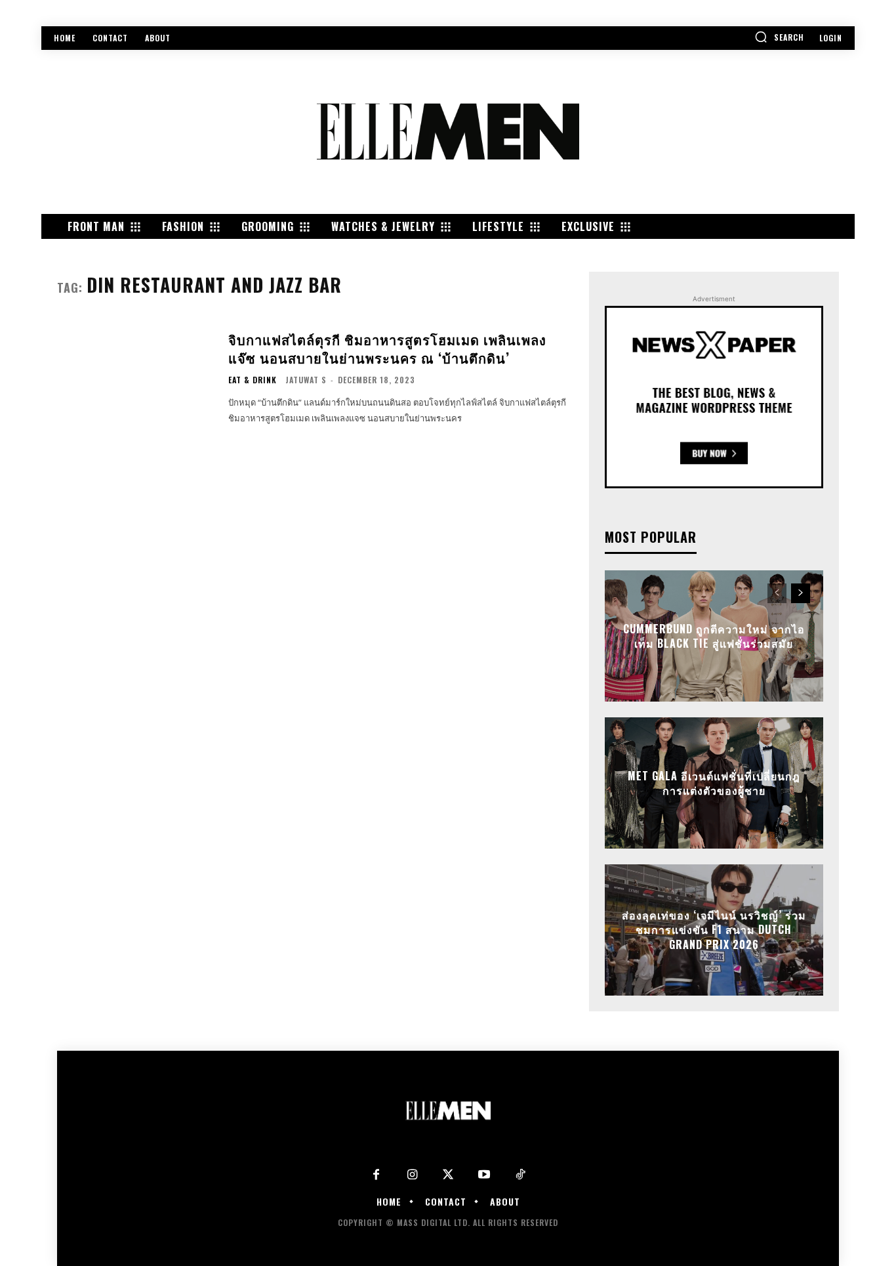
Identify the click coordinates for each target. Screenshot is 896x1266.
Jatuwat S (306, 379)
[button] (779, 36)
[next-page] (800, 593)
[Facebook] (376, 1175)
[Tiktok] (520, 1175)
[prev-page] (776, 593)
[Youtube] (484, 1175)
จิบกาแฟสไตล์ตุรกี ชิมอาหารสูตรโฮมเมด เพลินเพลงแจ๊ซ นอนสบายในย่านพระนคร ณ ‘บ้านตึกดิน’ (387, 348)
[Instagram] (412, 1175)
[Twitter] (448, 1175)
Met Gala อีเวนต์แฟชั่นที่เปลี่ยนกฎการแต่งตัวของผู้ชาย (714, 783)
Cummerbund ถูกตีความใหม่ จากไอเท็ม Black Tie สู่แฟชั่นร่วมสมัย (714, 636)
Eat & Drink (252, 380)
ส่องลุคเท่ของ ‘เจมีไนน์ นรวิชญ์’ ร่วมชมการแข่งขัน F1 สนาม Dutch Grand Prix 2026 (714, 930)
